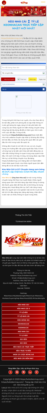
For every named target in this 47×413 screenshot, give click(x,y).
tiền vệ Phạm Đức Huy (30, 368)
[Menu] (4, 2)
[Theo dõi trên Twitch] (37, 372)
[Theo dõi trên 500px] (30, 372)
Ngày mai (42, 79)
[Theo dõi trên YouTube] (23, 372)
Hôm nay (33, 79)
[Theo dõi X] (10, 372)
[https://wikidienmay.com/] (24, 2)
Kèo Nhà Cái (7, 178)
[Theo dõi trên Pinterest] (17, 372)
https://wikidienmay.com (12, 38)
